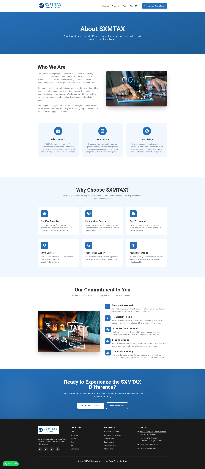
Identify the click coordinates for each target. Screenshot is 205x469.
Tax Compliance (110, 445)
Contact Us (134, 6)
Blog (124, 6)
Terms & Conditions (120, 461)
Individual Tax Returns (112, 432)
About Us (105, 6)
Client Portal (108, 449)
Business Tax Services (112, 435)
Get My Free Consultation (154, 6)
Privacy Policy (108, 461)
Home (73, 432)
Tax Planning (109, 439)
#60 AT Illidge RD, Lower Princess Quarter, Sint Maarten (153, 433)
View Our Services (117, 406)
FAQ (72, 445)
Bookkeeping (109, 442)
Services (115, 6)
